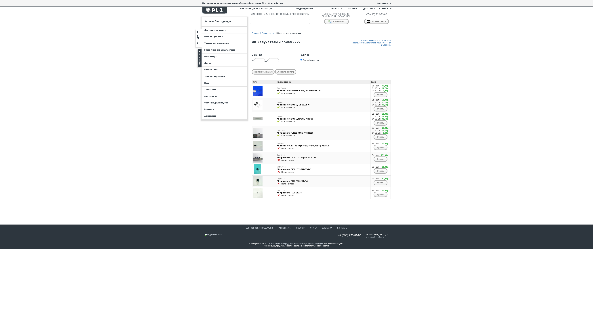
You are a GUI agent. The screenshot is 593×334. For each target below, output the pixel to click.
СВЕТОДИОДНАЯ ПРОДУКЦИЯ (256, 8)
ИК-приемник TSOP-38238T (290, 192)
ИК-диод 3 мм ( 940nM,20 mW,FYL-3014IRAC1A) (298, 90)
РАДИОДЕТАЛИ (304, 8)
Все (304, 60)
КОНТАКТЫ (385, 8)
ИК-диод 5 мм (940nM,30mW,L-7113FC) (295, 119)
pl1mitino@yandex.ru (375, 237)
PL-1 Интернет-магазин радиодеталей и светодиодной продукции (294, 244)
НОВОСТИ (336, 8)
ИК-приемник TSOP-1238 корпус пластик (296, 157)
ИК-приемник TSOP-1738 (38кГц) (292, 181)
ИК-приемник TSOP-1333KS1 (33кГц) (294, 169)
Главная (255, 33)
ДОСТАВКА (369, 8)
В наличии (314, 60)
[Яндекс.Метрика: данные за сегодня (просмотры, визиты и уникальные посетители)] (213, 235)
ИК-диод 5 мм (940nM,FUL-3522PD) (293, 104)
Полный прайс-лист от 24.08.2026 (376, 41)
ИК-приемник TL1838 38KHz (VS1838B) (295, 133)
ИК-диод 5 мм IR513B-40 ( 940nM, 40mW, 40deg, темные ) (303, 145)
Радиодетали (268, 33)
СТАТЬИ (352, 8)
